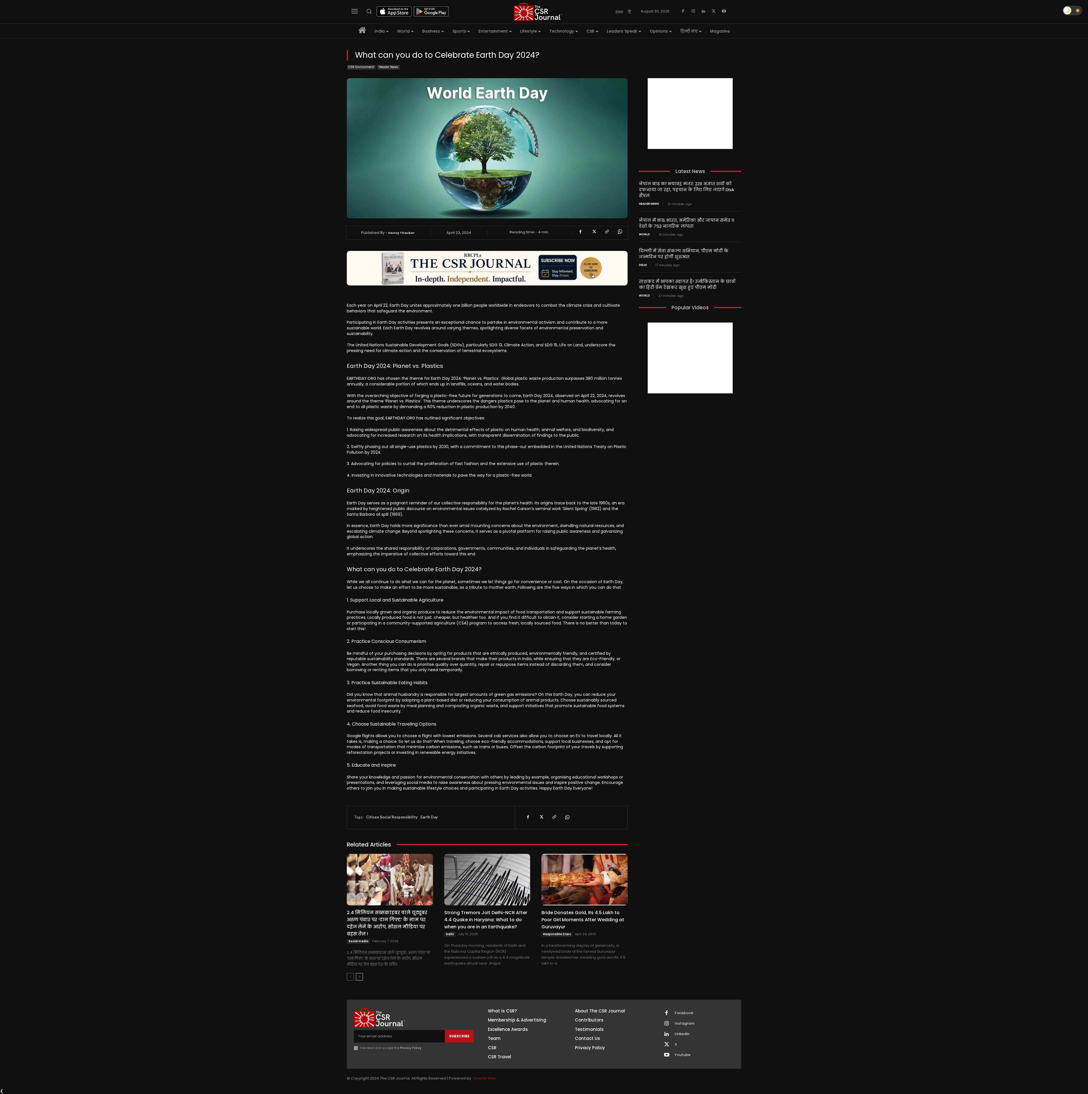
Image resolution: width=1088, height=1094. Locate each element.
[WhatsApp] (619, 231)
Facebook (684, 1013)
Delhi (450, 934)
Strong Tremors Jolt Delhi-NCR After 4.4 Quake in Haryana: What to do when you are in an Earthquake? (485, 919)
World (644, 234)
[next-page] (359, 976)
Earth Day (429, 817)
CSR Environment (361, 67)
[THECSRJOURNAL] (538, 12)
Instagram (684, 1023)
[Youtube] (724, 11)
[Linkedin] (703, 11)
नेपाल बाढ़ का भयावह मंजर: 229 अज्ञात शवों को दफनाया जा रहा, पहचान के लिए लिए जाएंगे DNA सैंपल (686, 190)
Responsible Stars (557, 934)
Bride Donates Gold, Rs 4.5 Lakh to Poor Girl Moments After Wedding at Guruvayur (582, 919)
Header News (388, 67)
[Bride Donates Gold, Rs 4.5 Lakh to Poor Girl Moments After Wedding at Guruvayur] (584, 879)
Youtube (682, 1054)
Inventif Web (485, 1078)
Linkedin (682, 1034)
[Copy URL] (606, 231)
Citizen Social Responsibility (392, 817)
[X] (714, 11)
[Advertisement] (690, 113)
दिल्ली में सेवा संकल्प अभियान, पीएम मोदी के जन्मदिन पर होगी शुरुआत (683, 254)
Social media (358, 941)
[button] (369, 11)
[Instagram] (693, 11)
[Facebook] (683, 11)
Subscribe (459, 1036)
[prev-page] (350, 976)
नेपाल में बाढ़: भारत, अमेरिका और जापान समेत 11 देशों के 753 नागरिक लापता (686, 223)
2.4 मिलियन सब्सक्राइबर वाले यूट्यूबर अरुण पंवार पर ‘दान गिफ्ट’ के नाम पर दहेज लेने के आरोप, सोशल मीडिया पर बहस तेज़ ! (387, 923)
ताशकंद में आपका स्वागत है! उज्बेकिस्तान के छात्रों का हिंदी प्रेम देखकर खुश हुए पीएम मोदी (687, 284)
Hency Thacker (401, 233)
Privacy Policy (410, 1048)
